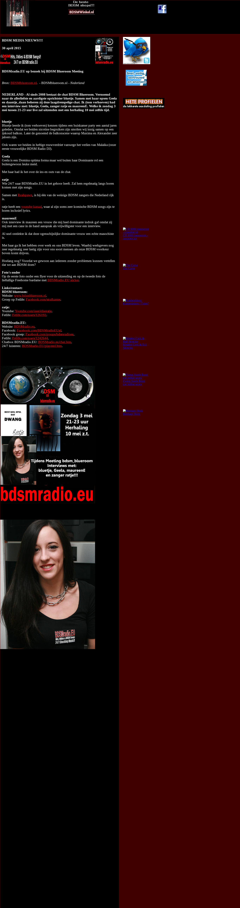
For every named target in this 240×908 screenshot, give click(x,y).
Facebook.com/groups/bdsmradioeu (49, 334)
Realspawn (25, 195)
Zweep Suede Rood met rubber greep (134, 383)
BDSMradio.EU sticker (63, 280)
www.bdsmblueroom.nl (30, 295)
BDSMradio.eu (24, 326)
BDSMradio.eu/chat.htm (54, 342)
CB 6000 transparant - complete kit (135, 237)
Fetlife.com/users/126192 (29, 315)
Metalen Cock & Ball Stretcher (135, 346)
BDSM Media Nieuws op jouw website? (63, 32)
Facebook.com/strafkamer (43, 299)
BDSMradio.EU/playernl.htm (42, 346)
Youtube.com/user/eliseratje (33, 311)
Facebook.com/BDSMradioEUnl (39, 330)
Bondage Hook (131, 413)
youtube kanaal (31, 206)
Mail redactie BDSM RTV (131, 32)
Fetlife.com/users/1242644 (30, 338)
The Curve (129, 268)
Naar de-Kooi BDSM (102, 32)
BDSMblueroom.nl (24, 83)
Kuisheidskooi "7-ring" (136, 303)
